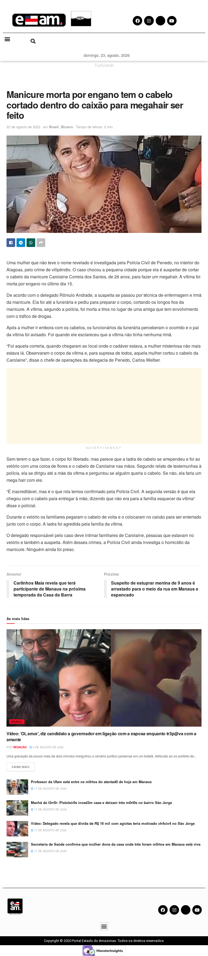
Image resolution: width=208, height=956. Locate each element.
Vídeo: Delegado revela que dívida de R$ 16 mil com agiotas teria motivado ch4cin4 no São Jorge (113, 823)
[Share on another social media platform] (41, 242)
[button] (7, 39)
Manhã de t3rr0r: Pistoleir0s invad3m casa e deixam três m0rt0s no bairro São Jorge (101, 802)
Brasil (54, 126)
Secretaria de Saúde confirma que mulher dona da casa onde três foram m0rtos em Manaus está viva (116, 844)
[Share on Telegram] (21, 242)
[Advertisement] (104, 406)
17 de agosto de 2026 (50, 788)
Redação (20, 747)
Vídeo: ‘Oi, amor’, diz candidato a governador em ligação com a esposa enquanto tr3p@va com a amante (101, 736)
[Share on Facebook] (10, 242)
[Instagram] (174, 910)
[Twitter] (185, 910)
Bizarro (67, 126)
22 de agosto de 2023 (23, 126)
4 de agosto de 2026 (48, 747)
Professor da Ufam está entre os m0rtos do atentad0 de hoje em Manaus (92, 781)
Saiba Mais (23, 766)
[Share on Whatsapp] (31, 242)
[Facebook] (163, 910)
